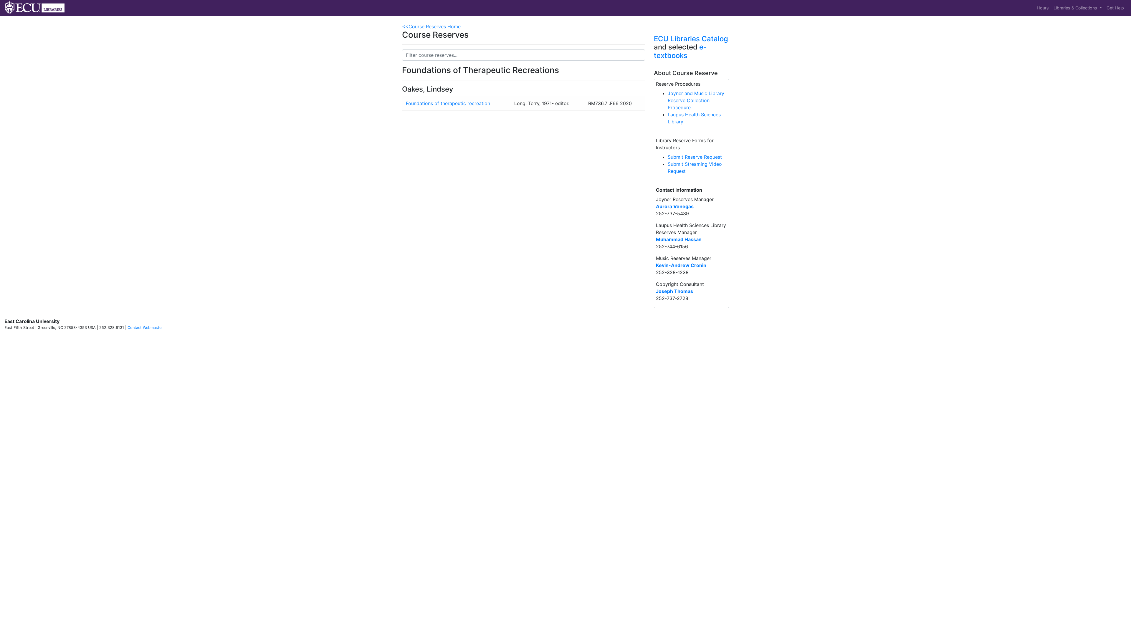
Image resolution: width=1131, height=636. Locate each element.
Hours (1043, 7)
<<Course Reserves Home (431, 26)
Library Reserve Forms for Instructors (685, 144)
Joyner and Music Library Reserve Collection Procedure (696, 100)
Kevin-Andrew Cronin (681, 265)
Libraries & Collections (1076, 7)
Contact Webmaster (145, 327)
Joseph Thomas (674, 291)
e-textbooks (680, 51)
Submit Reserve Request (695, 157)
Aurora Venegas (675, 206)
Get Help (1115, 7)
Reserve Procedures (678, 84)
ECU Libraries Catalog (691, 38)
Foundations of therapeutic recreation (448, 103)
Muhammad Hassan (679, 239)
